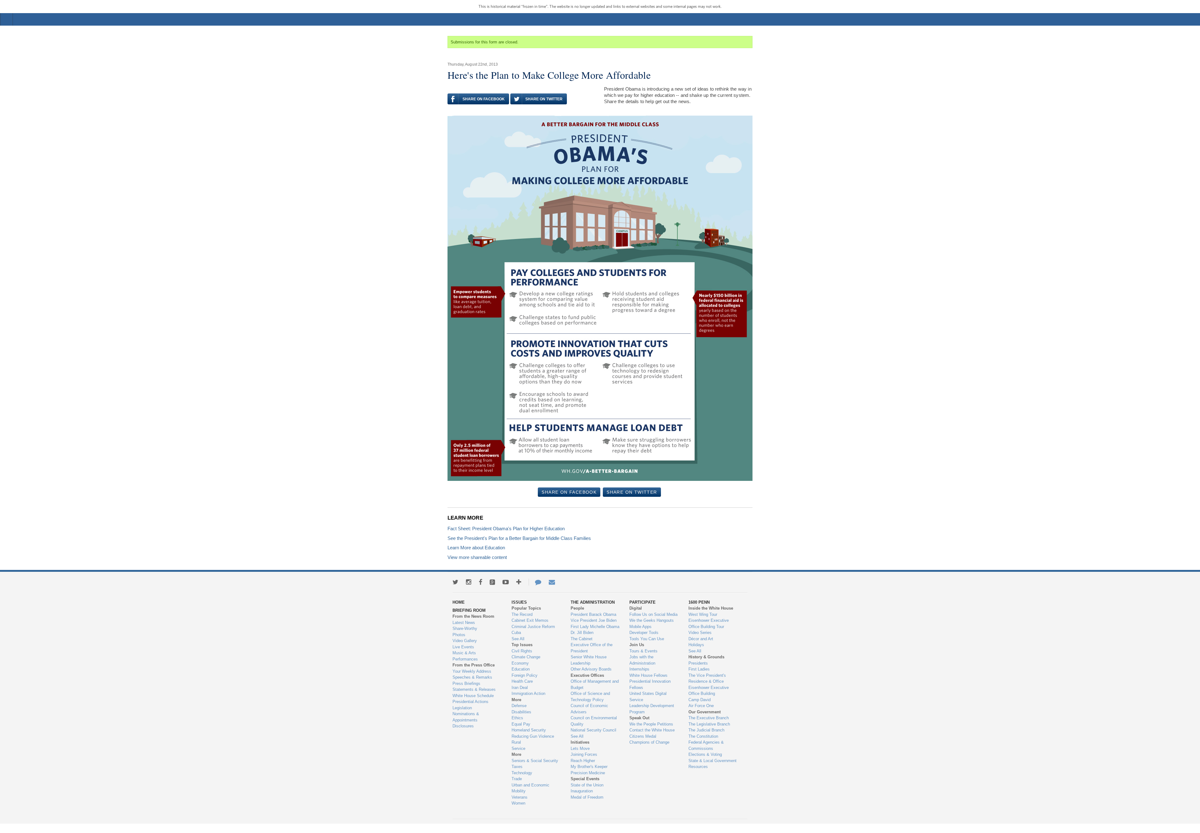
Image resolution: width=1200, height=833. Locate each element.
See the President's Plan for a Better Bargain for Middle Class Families (519, 538)
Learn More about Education (476, 547)
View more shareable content (477, 557)
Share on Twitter (543, 99)
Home (602, 19)
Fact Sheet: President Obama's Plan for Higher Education (506, 528)
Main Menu (6, 19)
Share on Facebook (483, 99)
